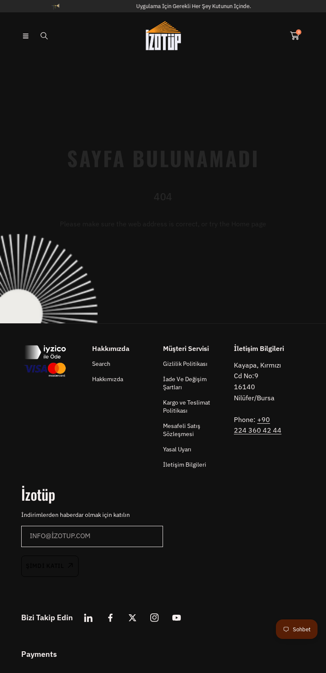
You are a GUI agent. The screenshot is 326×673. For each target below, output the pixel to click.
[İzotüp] (163, 35)
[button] (25, 35)
